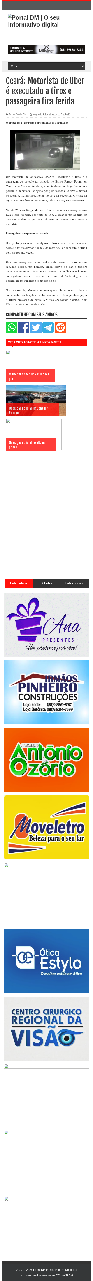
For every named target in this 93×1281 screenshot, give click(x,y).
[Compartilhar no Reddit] (60, 332)
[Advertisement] (46, 519)
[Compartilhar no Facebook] (23, 332)
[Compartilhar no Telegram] (48, 332)
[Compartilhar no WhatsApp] (11, 332)
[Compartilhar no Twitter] (36, 332)
